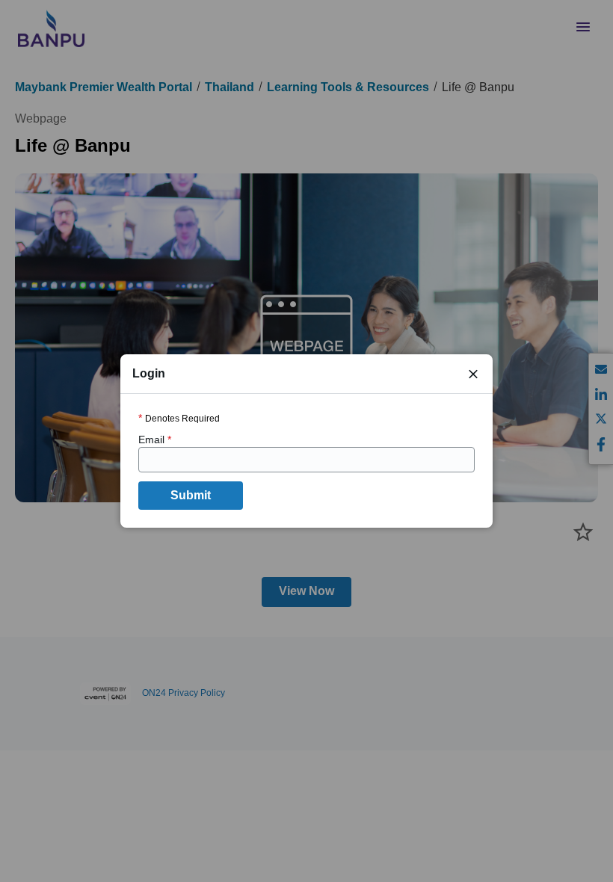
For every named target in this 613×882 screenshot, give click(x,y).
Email (154, 439)
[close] (473, 373)
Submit (190, 495)
